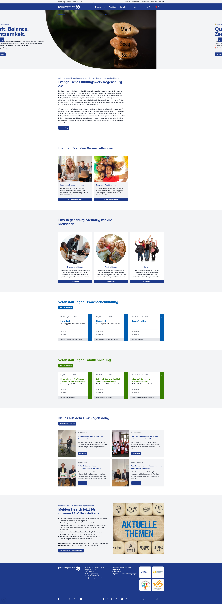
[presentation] (101, 14)
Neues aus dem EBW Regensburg (83, 418)
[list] (124, 570)
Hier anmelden (63, 54)
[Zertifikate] (151, 578)
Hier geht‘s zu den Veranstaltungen (85, 148)
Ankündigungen (137, 462)
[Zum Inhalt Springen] (81, 1)
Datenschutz (116, 572)
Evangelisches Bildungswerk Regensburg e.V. (90, 84)
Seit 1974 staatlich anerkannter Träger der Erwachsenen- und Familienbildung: (88, 78)
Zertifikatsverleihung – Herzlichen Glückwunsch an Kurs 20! (144, 437)
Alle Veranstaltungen (65, 307)
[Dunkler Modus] (93, 1)
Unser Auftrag (63, 128)
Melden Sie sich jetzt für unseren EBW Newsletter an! (80, 511)
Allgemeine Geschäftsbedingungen (124, 574)
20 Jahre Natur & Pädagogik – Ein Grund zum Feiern (90, 437)
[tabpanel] (111, 39)
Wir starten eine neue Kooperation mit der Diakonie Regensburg (146, 467)
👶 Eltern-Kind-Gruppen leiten (70, 24)
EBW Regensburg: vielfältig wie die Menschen (85, 222)
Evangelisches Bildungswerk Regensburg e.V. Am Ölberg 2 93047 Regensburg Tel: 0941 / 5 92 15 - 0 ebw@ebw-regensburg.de (94, 573)
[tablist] (104, 14)
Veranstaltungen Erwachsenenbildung (88, 302)
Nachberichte (82, 433)
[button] (4, 600)
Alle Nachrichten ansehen (67, 424)
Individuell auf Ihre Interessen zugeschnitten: (76, 505)
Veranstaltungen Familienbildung (84, 360)
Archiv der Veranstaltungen (122, 567)
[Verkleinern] (89, 1)
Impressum (116, 570)
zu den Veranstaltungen (75, 199)
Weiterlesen (75, 281)
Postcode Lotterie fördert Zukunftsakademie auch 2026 (89, 467)
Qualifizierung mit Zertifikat (80, 31)
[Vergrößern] (85, 1)
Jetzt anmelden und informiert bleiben (71, 551)
